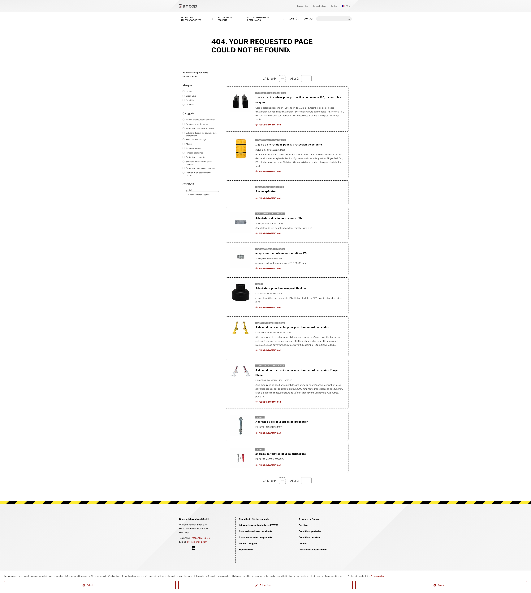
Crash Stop (191, 96)
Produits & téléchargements (191, 18)
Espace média (302, 6)
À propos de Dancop (309, 519)
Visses (260, 417)
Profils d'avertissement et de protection (198, 174)
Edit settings (265, 585)
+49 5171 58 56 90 (200, 538)
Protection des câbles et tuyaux (200, 128)
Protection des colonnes (271, 93)
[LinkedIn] (193, 547)
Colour (189, 190)
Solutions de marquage (196, 139)
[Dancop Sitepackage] (188, 6)
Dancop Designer (319, 6)
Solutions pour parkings (270, 323)
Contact (308, 19)
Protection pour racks (195, 157)
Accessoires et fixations (270, 213)
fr (347, 6)
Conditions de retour (310, 537)
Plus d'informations (270, 125)
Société (292, 19)
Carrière (334, 6)
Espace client (246, 549)
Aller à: (294, 78)
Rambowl (190, 104)
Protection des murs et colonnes (200, 168)
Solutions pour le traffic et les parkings (199, 163)
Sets (259, 284)
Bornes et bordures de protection (200, 119)
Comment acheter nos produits (255, 537)
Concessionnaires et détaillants (258, 18)
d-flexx (189, 91)
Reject (90, 585)
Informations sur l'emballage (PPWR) (258, 525)
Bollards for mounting (270, 187)
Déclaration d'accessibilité (312, 549)
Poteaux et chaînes (194, 153)
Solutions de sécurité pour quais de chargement (201, 134)
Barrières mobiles (193, 148)
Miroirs (189, 144)
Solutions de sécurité (225, 18)
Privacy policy (377, 576)
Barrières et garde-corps (197, 124)
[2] (282, 78)
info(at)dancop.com (197, 541)
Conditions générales (310, 531)
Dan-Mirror (191, 100)
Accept (441, 585)
